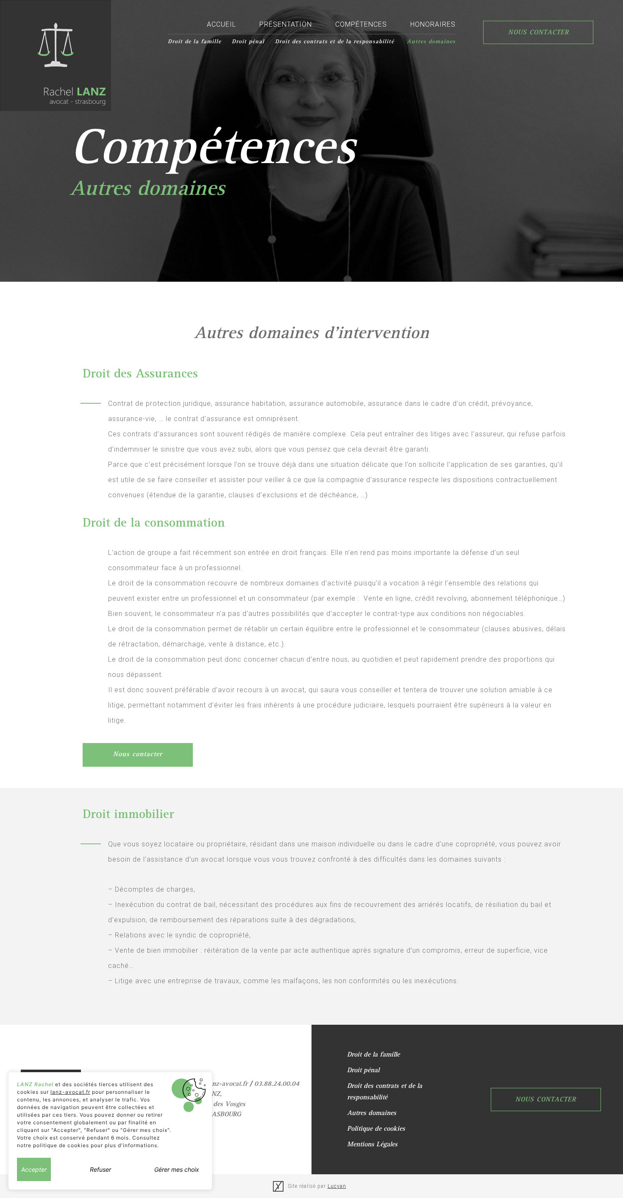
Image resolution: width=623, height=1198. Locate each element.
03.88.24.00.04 (276, 1084)
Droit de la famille (194, 42)
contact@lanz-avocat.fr (213, 1084)
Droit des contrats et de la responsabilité (335, 42)
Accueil (221, 24)
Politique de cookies (376, 1129)
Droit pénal (248, 42)
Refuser (100, 1169)
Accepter (34, 1169)
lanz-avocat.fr (70, 1092)
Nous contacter (538, 33)
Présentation (285, 24)
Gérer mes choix (176, 1169)
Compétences (361, 24)
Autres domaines (431, 42)
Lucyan (337, 1186)
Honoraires (433, 24)
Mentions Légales (372, 1145)
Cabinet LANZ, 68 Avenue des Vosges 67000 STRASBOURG (212, 1104)
